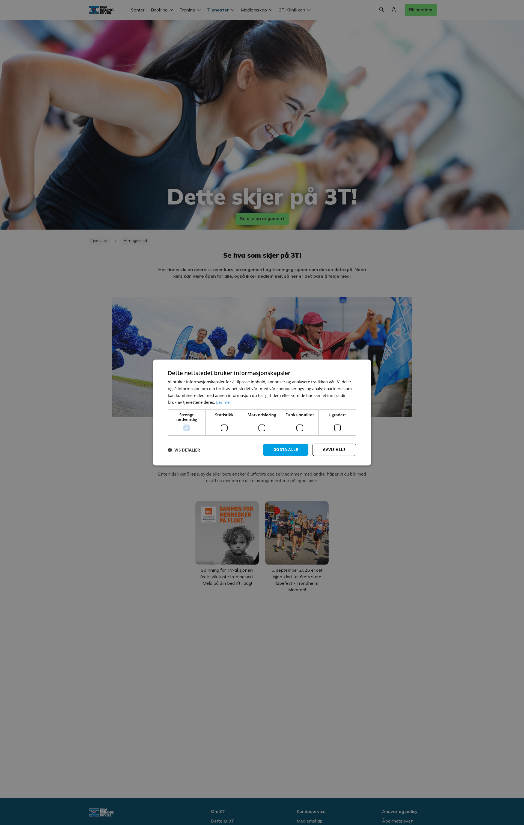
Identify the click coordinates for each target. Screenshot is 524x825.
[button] (184, 450)
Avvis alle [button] (334, 449)
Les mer (223, 402)
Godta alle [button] (285, 449)
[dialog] (262, 412)
